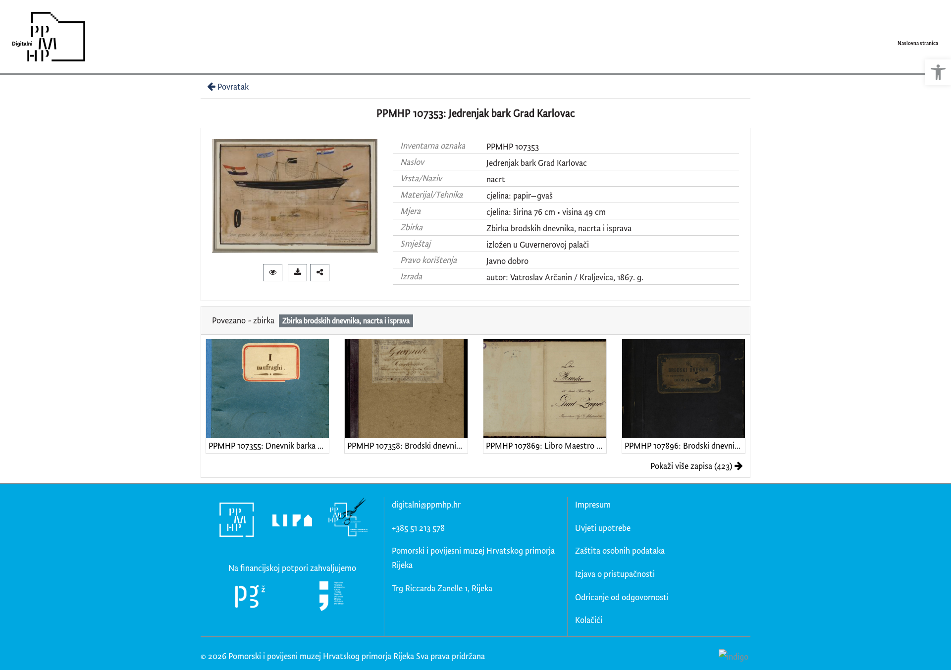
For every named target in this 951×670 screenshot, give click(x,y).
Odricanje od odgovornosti (622, 597)
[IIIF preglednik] (272, 272)
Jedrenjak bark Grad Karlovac (536, 162)
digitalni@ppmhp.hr (426, 504)
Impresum (593, 504)
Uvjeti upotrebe (603, 527)
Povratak (233, 86)
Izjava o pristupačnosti (615, 573)
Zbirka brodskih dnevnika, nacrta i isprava (559, 228)
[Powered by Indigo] (733, 656)
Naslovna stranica (918, 43)
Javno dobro (507, 260)
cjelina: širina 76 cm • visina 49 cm (546, 211)
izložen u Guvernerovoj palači (537, 244)
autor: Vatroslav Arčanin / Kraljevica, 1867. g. (564, 277)
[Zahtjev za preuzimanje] (297, 272)
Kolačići (588, 619)
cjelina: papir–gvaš (519, 195)
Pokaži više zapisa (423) (691, 465)
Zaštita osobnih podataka (620, 550)
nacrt (495, 179)
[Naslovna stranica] (45, 36)
